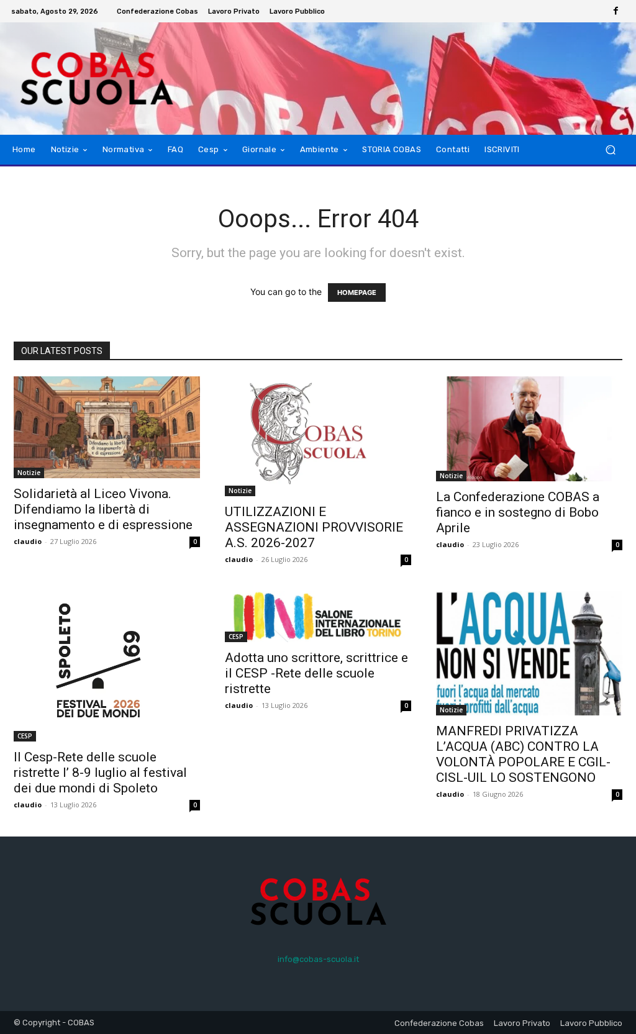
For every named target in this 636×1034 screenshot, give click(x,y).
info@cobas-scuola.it (318, 959)
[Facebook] (616, 11)
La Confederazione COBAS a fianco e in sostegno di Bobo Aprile (517, 512)
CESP (24, 736)
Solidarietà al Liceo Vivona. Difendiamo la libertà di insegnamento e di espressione (103, 509)
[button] (610, 150)
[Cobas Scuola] (80, 78)
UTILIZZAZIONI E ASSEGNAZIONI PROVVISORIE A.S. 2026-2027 (314, 527)
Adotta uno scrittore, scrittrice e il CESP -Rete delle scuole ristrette (316, 673)
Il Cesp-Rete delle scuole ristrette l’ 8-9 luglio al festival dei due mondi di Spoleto (100, 773)
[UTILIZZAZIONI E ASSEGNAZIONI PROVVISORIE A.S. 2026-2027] (318, 436)
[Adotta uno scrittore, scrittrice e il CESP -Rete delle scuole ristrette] (318, 616)
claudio (28, 541)
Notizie (28, 472)
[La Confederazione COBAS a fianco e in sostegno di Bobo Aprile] (529, 428)
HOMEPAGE (356, 292)
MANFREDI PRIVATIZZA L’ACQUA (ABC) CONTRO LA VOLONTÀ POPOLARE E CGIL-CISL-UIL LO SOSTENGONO (523, 754)
